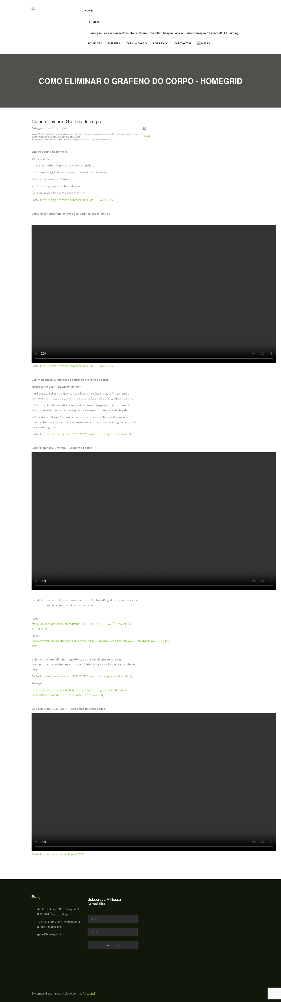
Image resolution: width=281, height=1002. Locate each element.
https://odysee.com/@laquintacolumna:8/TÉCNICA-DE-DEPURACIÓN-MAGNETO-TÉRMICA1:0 (82, 626)
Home (89, 10)
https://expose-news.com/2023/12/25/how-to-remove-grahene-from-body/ (86, 676)
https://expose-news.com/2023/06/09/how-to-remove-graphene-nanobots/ (86, 434)
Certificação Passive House (175, 33)
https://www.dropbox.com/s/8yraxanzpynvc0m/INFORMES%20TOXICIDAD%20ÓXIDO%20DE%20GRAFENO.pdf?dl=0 (101, 643)
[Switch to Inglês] (203, 43)
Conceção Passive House (105, 33)
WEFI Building (229, 33)
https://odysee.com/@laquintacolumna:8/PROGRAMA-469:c (77, 200)
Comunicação (136, 43)
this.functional (86, 993)
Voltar (146, 135)
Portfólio (160, 43)
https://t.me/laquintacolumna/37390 (62, 854)
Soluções (95, 43)
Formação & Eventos (206, 33)
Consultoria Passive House (139, 33)
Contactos (182, 43)
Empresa (114, 43)
